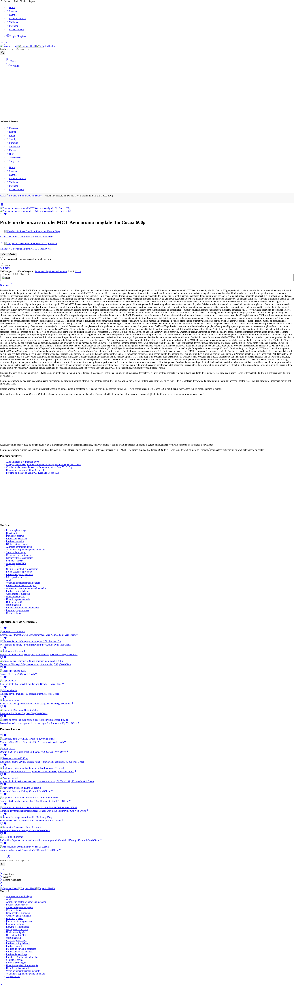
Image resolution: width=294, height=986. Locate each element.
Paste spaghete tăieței (16, 530)
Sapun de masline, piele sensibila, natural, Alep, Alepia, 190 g (30, 703)
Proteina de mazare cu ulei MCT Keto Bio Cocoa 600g (32, 472)
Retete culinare (16, 29)
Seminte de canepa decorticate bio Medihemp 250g (25, 820)
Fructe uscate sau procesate (19, 571)
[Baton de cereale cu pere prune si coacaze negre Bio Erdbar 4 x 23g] (147, 720)
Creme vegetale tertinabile (18, 555)
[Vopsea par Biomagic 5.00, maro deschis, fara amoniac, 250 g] (147, 661)
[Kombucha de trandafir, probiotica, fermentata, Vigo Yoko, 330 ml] (147, 631)
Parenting (13, 26)
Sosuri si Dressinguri (16, 552)
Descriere (5, 285)
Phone (12, 135)
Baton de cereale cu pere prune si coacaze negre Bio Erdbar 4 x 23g (33, 723)
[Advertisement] (147, 94)
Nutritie (13, 14)
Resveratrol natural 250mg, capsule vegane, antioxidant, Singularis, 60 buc (36, 761)
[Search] (2, 53)
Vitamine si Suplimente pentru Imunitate (25, 549)
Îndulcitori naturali (15, 535)
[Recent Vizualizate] (8, 857)
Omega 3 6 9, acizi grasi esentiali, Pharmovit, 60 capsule (27, 752)
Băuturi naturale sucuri (17, 544)
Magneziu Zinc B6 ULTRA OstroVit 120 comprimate (26, 742)
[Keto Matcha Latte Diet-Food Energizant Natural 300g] (2, 231)
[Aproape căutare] (3, 871)
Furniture (13, 143)
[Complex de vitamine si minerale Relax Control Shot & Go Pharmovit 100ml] (147, 807)
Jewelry (13, 139)
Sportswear (14, 146)
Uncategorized (13, 533)
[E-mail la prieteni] (8, 268)
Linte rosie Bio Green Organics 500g (18, 713)
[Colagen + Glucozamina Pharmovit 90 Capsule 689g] (2, 243)
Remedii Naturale (17, 18)
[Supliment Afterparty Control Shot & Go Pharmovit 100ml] (147, 797)
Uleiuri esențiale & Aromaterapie (22, 569)
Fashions (13, 128)
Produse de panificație (16, 538)
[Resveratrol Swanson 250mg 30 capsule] (147, 787)
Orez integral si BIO (16, 563)
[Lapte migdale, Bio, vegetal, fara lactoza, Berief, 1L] (147, 680)
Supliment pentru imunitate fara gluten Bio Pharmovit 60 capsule (31, 771)
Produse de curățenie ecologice (21, 585)
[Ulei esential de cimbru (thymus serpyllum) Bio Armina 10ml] (147, 641)
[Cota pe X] (1, 268)
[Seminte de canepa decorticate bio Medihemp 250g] (147, 817)
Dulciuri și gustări (14, 602)
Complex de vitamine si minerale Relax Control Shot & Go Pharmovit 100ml (37, 810)
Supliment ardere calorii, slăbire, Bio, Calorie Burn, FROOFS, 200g (33, 654)
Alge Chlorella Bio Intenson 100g (22, 461)
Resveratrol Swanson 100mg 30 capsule (25, 470)
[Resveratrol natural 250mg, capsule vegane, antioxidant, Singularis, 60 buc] (147, 758)
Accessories (15, 157)
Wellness (13, 22)
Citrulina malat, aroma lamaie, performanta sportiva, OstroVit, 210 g (39, 467)
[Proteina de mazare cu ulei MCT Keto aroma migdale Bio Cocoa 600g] (35, 208)
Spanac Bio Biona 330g (12, 674)
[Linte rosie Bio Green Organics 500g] (147, 710)
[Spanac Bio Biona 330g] (147, 670)
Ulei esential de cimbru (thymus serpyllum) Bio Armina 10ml (30, 644)
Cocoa (78, 271)
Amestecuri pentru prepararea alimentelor (26, 588)
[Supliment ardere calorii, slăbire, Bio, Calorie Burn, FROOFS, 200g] (147, 651)
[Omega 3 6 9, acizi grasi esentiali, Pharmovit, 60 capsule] (147, 748)
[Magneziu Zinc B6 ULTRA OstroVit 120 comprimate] (147, 738)
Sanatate (13, 11)
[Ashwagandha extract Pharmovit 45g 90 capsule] (147, 846)
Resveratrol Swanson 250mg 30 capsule (19, 791)
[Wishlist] (3, 214)
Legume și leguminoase (17, 610)
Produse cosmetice (15, 541)
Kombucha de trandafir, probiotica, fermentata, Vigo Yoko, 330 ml (32, 635)
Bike (11, 154)
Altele (9, 580)
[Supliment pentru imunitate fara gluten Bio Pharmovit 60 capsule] (147, 768)
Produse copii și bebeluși (18, 591)
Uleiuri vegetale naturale (18, 599)
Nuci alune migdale (15, 596)
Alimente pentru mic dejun (19, 547)
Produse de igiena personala (19, 574)
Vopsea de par (13, 566)
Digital (12, 132)
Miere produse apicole (17, 577)
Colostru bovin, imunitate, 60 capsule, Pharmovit (24, 693)
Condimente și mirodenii (18, 593)
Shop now (14, 161)
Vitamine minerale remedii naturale (23, 582)
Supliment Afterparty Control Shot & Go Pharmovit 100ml (28, 801)
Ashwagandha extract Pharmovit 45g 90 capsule (23, 850)
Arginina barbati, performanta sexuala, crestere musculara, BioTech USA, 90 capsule (41, 781)
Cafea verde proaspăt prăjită (19, 558)
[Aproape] (1, 522)
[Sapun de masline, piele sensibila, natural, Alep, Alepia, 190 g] (147, 700)
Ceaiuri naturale (13, 613)
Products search (7, 49)
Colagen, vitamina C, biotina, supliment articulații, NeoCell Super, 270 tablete (43, 464)
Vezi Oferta (8, 254)
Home (12, 7)
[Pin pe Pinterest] (6, 268)
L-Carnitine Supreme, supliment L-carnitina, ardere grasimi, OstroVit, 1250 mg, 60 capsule (44, 840)
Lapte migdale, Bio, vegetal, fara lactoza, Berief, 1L (25, 684)
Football (13, 150)
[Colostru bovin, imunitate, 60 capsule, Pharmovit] (147, 690)
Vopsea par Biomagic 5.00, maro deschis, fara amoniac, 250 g (30, 664)
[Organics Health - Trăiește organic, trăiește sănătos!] (27, 46)
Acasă (3, 195)
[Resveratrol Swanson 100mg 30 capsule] (147, 827)
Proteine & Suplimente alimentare (25, 195)
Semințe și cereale (14, 560)
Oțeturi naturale (13, 605)
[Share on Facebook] (3, 268)
